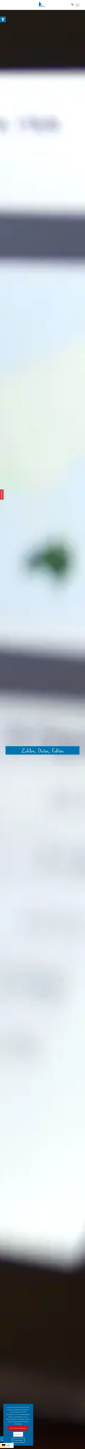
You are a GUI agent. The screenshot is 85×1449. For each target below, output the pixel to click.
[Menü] (76, 5)
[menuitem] (71, 5)
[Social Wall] (3, 1439)
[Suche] (71, 5)
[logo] (42, 5)
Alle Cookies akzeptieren (18, 1428)
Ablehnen (18, 1434)
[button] (3, 19)
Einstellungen (18, 1440)
